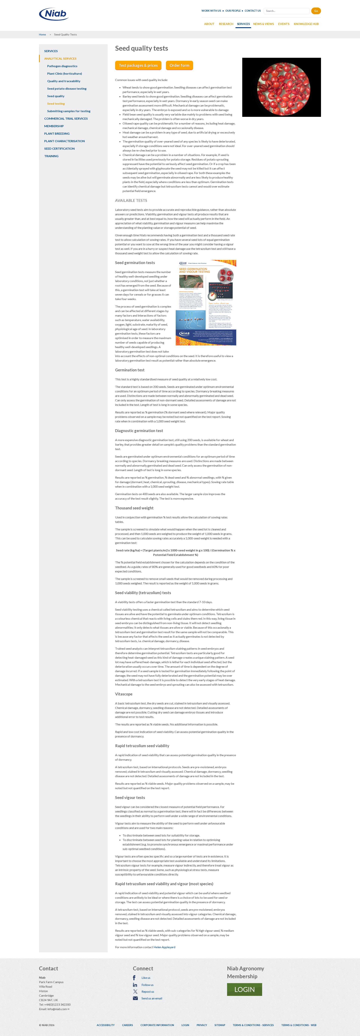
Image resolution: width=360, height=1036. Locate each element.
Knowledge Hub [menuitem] (306, 24)
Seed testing (56, 103)
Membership (54, 126)
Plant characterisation (64, 141)
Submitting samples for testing (68, 111)
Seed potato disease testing (66, 88)
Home (42, 34)
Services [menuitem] (243, 24)
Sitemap (219, 1025)
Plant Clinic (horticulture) (64, 73)
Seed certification (59, 148)
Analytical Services (60, 58)
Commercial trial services (66, 118)
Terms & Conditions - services (253, 1025)
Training (51, 156)
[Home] (54, 19)
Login (185, 1025)
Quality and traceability (63, 81)
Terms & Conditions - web (298, 1025)
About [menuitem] (209, 24)
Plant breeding (57, 133)
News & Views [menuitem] (263, 24)
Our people (233, 10)
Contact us (253, 10)
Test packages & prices (138, 65)
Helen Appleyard (164, 947)
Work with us (211, 10)
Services (51, 51)
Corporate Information (157, 1025)
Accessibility (106, 1025)
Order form (179, 65)
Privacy (202, 1025)
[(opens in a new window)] (274, 989)
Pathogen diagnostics (62, 66)
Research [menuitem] (226, 24)
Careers (127, 1025)
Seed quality (55, 96)
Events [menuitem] (283, 24)
